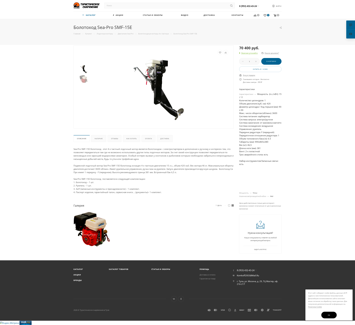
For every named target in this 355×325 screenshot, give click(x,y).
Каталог (78, 269)
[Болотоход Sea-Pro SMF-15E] (158, 89)
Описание (81, 139)
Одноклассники (181, 299)
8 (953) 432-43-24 (248, 6)
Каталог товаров (118, 269)
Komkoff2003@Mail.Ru (248, 275)
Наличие (99, 139)
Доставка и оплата (207, 274)
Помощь (204, 269)
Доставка (164, 139)
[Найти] (231, 5)
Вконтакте (174, 299)
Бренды (77, 280)
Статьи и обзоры (160, 269)
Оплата (148, 139)
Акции (77, 274)
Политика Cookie (315, 307)
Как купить (131, 139)
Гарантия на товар (207, 278)
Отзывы (114, 139)
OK (329, 315)
